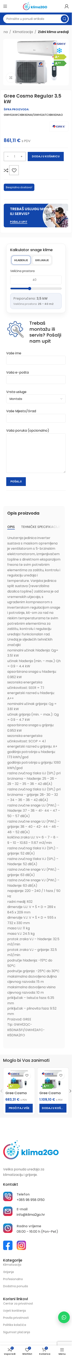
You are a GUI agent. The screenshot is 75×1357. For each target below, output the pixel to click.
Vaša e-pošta (17, 372)
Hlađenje (21, 260)
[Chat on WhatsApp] (64, 1317)
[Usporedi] (6, 170)
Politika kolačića (14, 1325)
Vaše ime (13, 353)
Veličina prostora (22, 271)
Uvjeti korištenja (14, 1311)
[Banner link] (36, 215)
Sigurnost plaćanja (16, 1332)
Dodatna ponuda (15, 1286)
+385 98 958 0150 (31, 1199)
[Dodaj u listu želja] (14, 170)
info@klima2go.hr (31, 1214)
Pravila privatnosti (16, 1318)
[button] (53, 1108)
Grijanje (42, 260)
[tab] (11, 526)
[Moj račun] (66, 6)
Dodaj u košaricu (46, 156)
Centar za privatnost (18, 1303)
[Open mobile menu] (5, 6)
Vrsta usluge (16, 391)
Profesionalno (13, 1279)
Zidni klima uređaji (53, 31)
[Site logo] (36, 6)
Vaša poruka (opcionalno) (27, 430)
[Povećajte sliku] (11, 77)
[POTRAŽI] (64, 18)
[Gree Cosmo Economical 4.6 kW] (53, 1079)
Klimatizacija (23, 31)
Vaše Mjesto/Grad (21, 411)
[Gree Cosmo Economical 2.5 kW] (19, 1079)
